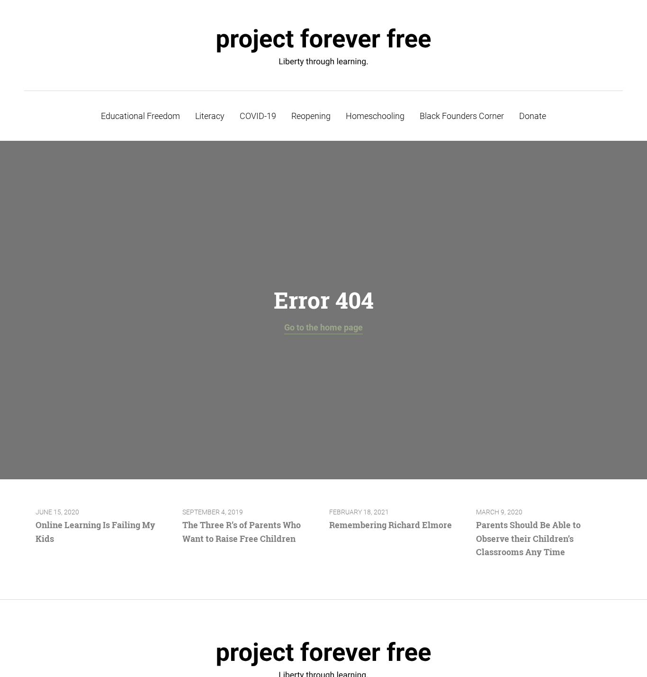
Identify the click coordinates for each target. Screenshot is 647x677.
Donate (532, 116)
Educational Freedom (140, 116)
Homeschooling (375, 116)
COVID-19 (258, 116)
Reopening (311, 116)
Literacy (210, 116)
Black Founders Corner (462, 116)
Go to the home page (323, 327)
